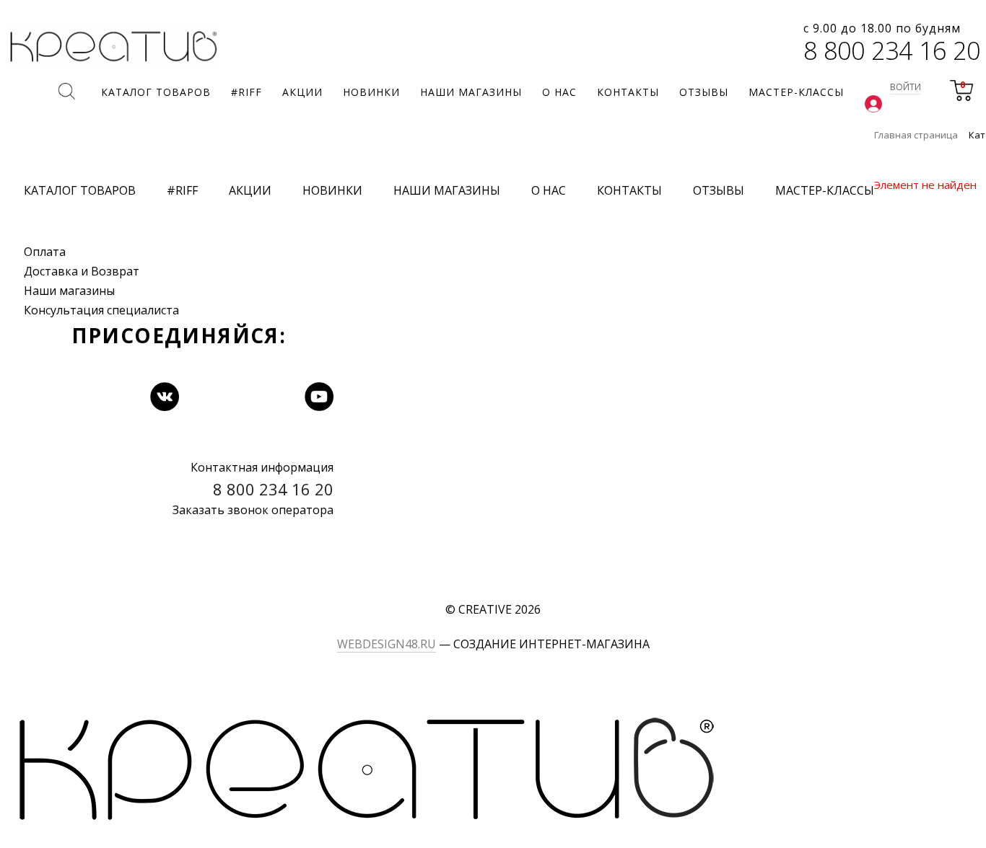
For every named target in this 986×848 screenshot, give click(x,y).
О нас (548, 190)
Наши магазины (69, 291)
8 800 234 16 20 (891, 50)
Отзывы (718, 190)
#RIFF (182, 190)
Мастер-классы (824, 190)
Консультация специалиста (101, 310)
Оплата (45, 252)
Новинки (332, 190)
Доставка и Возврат (81, 271)
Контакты (629, 190)
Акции (250, 190)
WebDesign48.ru (386, 644)
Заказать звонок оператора (253, 510)
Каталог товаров (80, 190)
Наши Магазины (446, 190)
